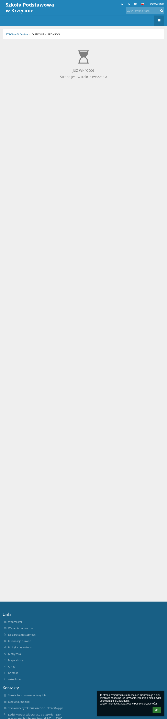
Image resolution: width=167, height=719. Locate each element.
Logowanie (156, 4)
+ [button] (124, 4)
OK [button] (156, 710)
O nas (11, 666)
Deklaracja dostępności (22, 634)
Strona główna (17, 34)
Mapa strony (16, 660)
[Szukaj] (161, 10)
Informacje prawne (19, 641)
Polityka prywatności (20, 647)
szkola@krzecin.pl (19, 701)
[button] (135, 4)
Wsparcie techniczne (20, 628)
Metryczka (14, 654)
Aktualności (15, 679)
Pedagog (53, 34)
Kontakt (13, 673)
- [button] (130, 4)
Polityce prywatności (145, 703)
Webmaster (15, 622)
